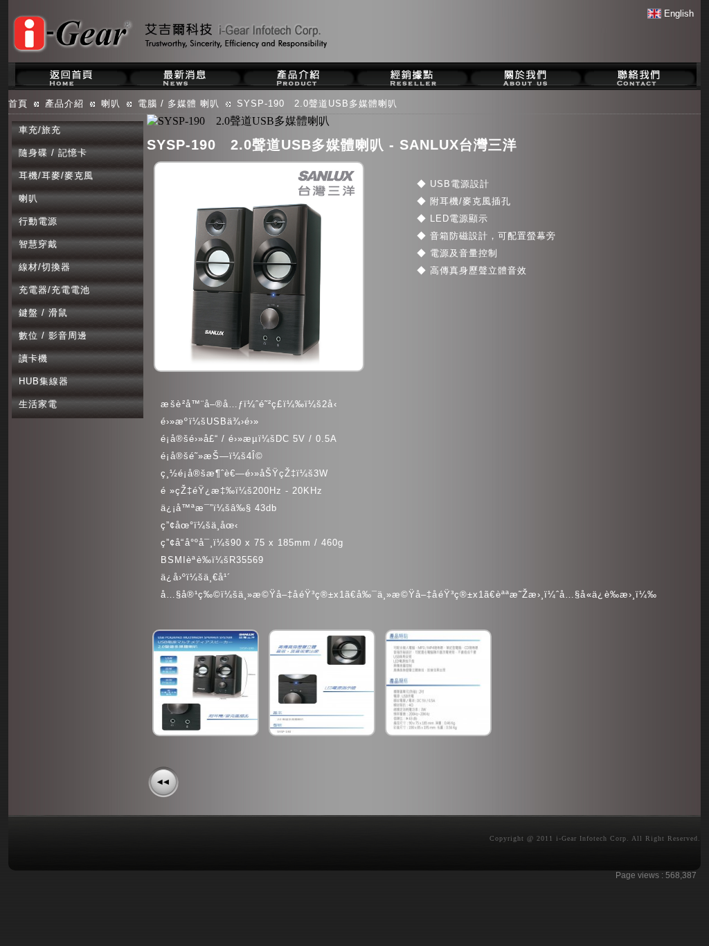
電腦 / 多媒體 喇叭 (178, 103)
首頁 (18, 103)
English (677, 13)
